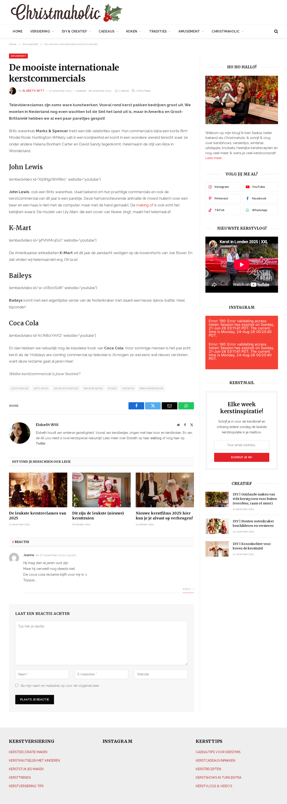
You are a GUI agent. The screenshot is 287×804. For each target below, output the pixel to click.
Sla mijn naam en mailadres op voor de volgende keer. (60, 685)
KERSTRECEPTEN (208, 769)
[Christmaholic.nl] (91, 13)
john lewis (41, 388)
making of (144, 205)
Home (18, 31)
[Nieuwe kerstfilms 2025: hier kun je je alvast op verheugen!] (165, 490)
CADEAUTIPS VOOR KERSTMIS (218, 752)
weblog (155, 438)
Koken (132, 31)
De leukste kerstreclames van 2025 (37, 515)
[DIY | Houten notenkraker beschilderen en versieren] (217, 526)
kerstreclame (93, 388)
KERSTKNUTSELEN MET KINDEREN (34, 760)
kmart (112, 388)
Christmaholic (226, 31)
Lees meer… (214, 158)
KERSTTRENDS (20, 777)
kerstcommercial (66, 388)
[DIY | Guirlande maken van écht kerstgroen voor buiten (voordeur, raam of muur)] (217, 499)
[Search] (275, 31)
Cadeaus (107, 31)
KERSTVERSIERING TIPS (26, 786)
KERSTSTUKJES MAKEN (26, 769)
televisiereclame (151, 388)
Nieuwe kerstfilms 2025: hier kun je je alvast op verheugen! (164, 515)
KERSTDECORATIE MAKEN (28, 752)
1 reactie (124, 90)
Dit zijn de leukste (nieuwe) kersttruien (98, 515)
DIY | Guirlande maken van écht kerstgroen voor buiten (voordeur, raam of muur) (255, 498)
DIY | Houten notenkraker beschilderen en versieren (253, 523)
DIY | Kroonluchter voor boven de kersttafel (252, 546)
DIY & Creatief (74, 31)
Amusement (189, 31)
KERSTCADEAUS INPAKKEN (215, 760)
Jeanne (28, 555)
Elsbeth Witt (34, 90)
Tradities (158, 31)
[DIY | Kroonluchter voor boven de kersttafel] (217, 549)
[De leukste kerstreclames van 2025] (38, 490)
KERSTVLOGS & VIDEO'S (214, 786)
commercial (19, 388)
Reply (187, 589)
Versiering (40, 31)
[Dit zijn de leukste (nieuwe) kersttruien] (101, 490)
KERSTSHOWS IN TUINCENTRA (218, 777)
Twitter (40, 443)
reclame (128, 388)
